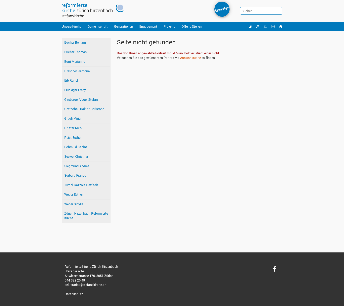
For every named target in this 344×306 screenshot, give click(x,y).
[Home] (280, 26)
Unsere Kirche (71, 26)
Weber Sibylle (73, 204)
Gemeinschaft (98, 26)
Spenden (222, 9)
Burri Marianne (74, 61)
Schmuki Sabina (76, 147)
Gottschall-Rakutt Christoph (84, 109)
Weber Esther (73, 194)
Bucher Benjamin (76, 42)
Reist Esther (72, 137)
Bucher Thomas (75, 52)
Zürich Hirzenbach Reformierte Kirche (86, 215)
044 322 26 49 (75, 280)
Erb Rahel (71, 80)
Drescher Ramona (77, 71)
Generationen (123, 26)
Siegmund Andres (76, 166)
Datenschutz (74, 294)
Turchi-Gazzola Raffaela (81, 185)
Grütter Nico (73, 128)
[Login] (250, 26)
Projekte (169, 26)
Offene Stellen (192, 26)
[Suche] (258, 26)
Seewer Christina (76, 156)
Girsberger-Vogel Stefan (81, 99)
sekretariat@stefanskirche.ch (85, 285)
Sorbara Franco (75, 175)
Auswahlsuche (190, 58)
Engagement (148, 26)
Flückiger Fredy (75, 90)
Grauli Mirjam (73, 118)
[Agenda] (273, 26)
